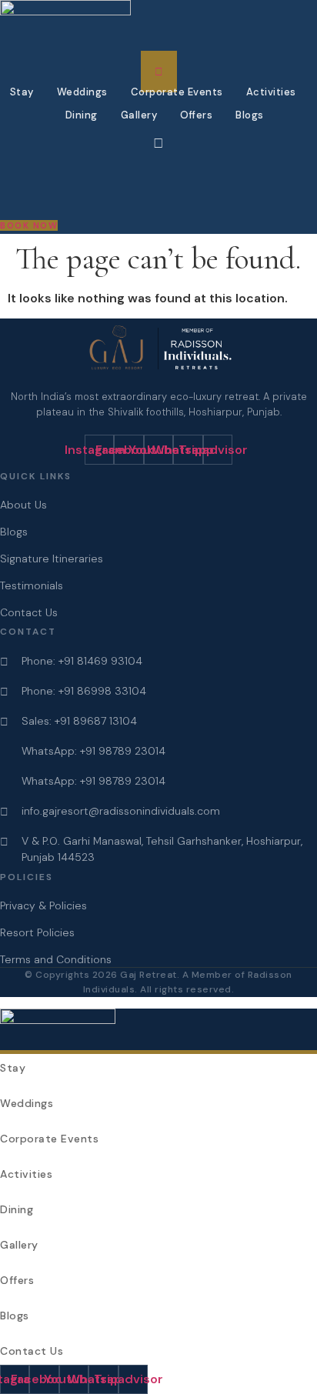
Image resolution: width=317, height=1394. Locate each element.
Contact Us (29, 612)
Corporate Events (177, 91)
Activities (271, 91)
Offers (196, 115)
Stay (22, 91)
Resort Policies (37, 932)
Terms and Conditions (56, 959)
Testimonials (31, 585)
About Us (23, 505)
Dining (81, 115)
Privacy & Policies (43, 905)
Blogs (249, 115)
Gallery (139, 115)
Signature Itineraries (51, 558)
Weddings (82, 91)
